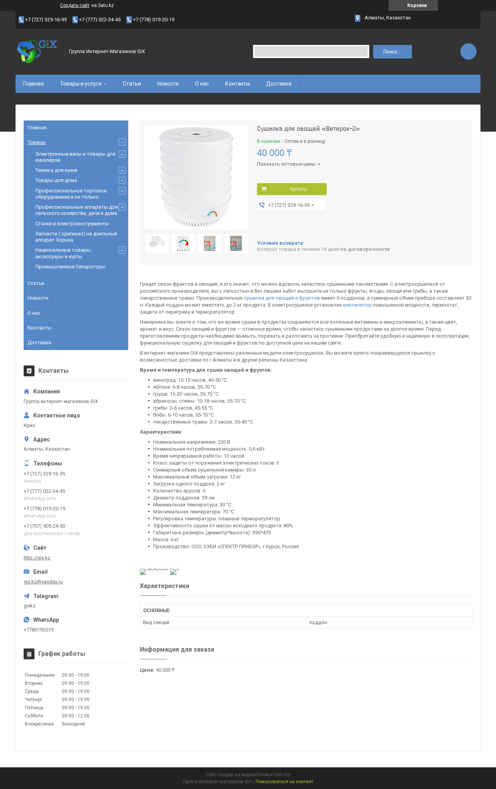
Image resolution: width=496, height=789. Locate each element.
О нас (202, 84)
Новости (168, 84)
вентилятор (357, 305)
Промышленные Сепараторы (70, 266)
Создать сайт (75, 5)
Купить (298, 189)
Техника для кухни (56, 170)
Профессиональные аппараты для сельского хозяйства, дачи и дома (76, 210)
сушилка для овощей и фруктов (282, 298)
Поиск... (392, 52)
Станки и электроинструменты (72, 223)
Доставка (278, 84)
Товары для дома (56, 180)
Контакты (237, 84)
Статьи (132, 84)
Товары (37, 142)
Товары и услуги (81, 84)
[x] (174, 568)
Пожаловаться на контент (284, 781)
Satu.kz (282, 774)
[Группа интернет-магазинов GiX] (38, 51)
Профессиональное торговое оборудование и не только (71, 194)
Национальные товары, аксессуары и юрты (63, 253)
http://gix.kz (37, 558)
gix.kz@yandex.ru (43, 582)
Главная (33, 84)
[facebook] (154, 568)
